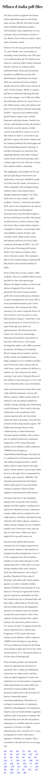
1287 (5, 766)
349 (5, 751)
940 (11, 751)
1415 (36, 766)
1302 (11, 772)
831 (11, 757)
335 (37, 754)
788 (5, 769)
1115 (17, 754)
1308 (30, 760)
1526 (17, 760)
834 (29, 751)
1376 (12, 766)
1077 (36, 769)
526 (37, 760)
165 (23, 757)
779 (23, 751)
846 (25, 772)
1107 (29, 769)
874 (19, 766)
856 (24, 754)
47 (11, 760)
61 (18, 769)
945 (35, 757)
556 (11, 754)
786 (17, 757)
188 (17, 751)
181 (24, 760)
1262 (5, 760)
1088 (11, 769)
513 (5, 763)
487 (5, 757)
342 (29, 757)
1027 (36, 763)
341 (23, 769)
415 (35, 751)
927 (5, 772)
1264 (24, 763)
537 (5, 754)
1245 (11, 763)
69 (31, 763)
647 (18, 763)
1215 (30, 754)
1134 (18, 772)
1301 (25, 766)
